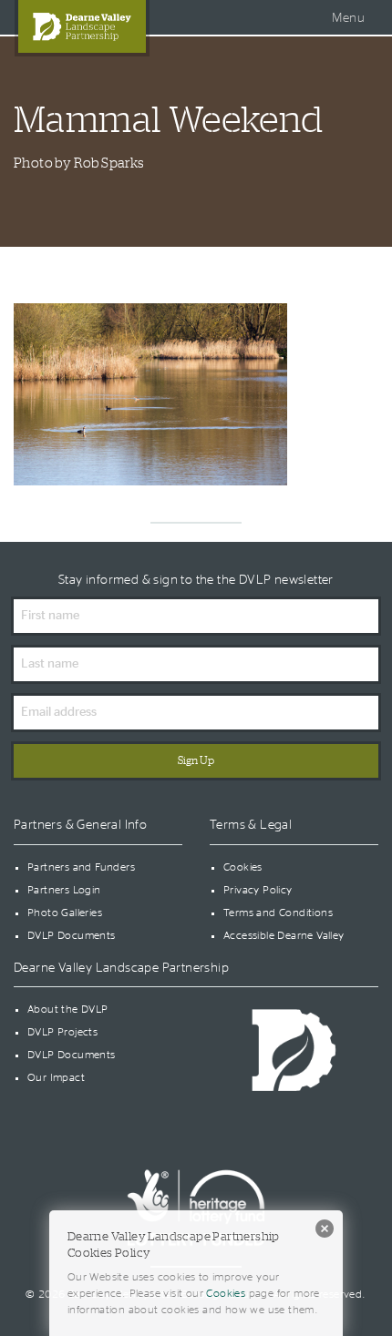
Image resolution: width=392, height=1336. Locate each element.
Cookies (243, 867)
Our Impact (56, 1077)
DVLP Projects (62, 1031)
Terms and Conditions (278, 912)
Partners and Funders (81, 867)
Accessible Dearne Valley (284, 935)
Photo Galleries (64, 912)
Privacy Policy (258, 889)
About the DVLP (67, 1009)
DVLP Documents (71, 935)
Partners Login (64, 889)
